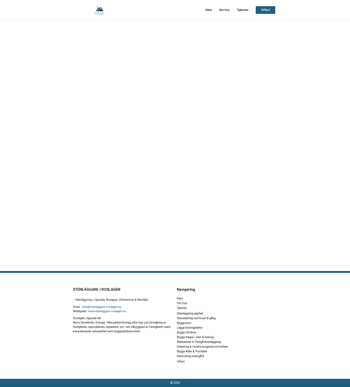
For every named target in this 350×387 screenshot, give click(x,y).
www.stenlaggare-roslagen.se (107, 311)
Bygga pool (184, 323)
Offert (180, 361)
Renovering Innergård (190, 356)
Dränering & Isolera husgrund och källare (202, 346)
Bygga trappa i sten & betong (195, 337)
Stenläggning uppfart (190, 313)
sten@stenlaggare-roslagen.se (101, 307)
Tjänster (242, 10)
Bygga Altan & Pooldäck (192, 351)
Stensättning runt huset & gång (196, 318)
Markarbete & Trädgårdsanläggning (199, 342)
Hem (208, 10)
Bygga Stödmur (186, 332)
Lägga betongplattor (190, 327)
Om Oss (224, 10)
